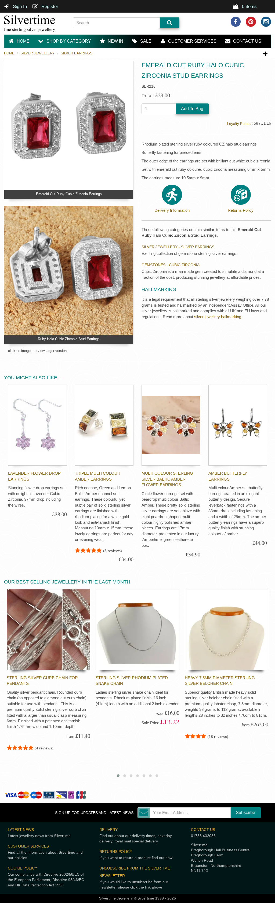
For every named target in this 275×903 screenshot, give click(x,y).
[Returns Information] (241, 195)
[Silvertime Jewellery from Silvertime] (34, 23)
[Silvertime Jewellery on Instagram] (266, 22)
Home (9, 53)
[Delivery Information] (172, 195)
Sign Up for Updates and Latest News (94, 813)
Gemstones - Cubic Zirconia (171, 265)
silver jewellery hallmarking (217, 316)
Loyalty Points (239, 124)
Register (49, 6)
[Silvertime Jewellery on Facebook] (236, 22)
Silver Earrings (76, 53)
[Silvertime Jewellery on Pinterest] (251, 22)
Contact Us (203, 829)
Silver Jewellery (37, 53)
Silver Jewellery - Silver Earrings (178, 247)
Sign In (19, 6)
